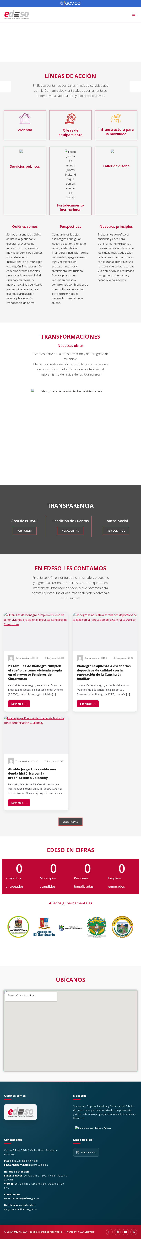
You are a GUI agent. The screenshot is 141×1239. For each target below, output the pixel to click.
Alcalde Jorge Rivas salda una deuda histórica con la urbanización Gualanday (32, 773)
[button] (9, 927)
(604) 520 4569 (39, 1164)
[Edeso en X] (133, 1232)
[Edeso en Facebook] (109, 1232)
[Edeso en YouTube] (125, 1232)
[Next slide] (135, 86)
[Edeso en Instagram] (117, 1232)
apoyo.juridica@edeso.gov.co (20, 1209)
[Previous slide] (5, 86)
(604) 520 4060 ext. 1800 (24, 1161)
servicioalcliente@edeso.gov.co (21, 1198)
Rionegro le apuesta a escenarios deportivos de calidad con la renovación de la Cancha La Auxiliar (104, 672)
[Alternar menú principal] (134, 14)
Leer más (19, 703)
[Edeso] (20, 1112)
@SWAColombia (86, 1231)
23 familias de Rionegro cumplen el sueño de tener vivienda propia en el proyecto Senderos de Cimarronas (35, 672)
